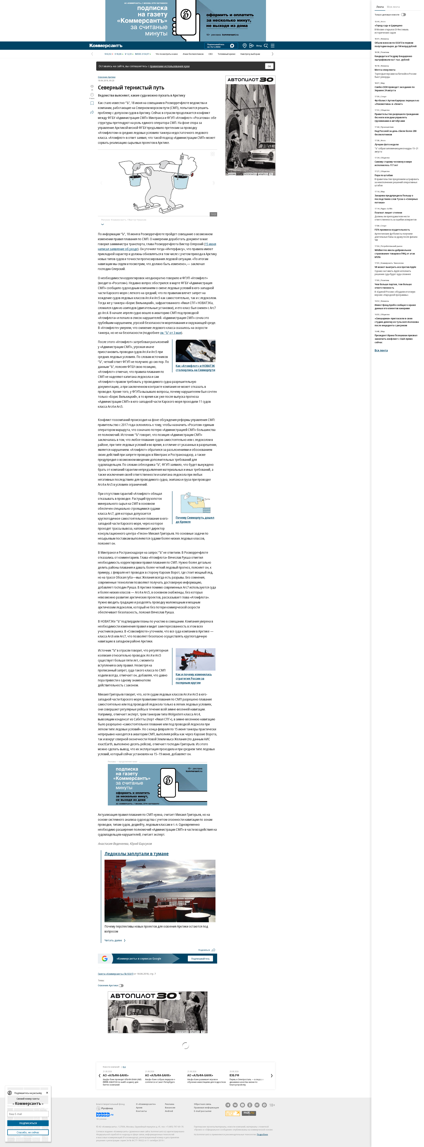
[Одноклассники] (249, 1105)
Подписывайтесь (200, 958)
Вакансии (170, 1107)
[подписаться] (122, 985)
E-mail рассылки (202, 1111)
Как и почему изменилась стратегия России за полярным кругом (194, 678)
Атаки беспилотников (193, 53)
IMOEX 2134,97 (142, 53)
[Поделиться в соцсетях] (92, 112)
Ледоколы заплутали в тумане (137, 853)
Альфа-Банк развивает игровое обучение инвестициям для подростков (206, 1080)
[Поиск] (266, 45)
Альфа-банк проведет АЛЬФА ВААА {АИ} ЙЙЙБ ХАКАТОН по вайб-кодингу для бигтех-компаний (122, 1082)
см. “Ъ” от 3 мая (170, 333)
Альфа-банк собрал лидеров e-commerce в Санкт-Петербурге (160, 1080)
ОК (269, 66)
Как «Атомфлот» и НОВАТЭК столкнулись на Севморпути (195, 368)
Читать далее (114, 940)
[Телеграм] (227, 1105)
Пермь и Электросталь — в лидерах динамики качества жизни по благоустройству (247, 1082)
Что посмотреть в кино (167, 53)
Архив (139, 1107)
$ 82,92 (108, 53)
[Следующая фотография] (214, 183)
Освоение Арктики (106, 76)
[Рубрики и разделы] (272, 45)
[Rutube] (257, 1105)
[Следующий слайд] (271, 1075)
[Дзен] (242, 1105)
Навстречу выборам (250, 53)
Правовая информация (206, 1107)
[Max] (264, 1105)
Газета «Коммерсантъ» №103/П (115, 973)
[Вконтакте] (235, 1105)
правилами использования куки (170, 66)
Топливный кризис (227, 53)
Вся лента (381, 350)
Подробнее (262, 1134)
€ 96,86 (118, 53)
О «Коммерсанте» (146, 1104)
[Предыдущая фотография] (101, 183)
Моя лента (393, 7)
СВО (211, 53)
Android (169, 1111)
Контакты (141, 1111)
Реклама (169, 1104)
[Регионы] (244, 45)
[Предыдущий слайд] (99, 1075)
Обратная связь (202, 1104)
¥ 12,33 (128, 53)
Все (124, 1067)
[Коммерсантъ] (106, 45)
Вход (259, 45)
